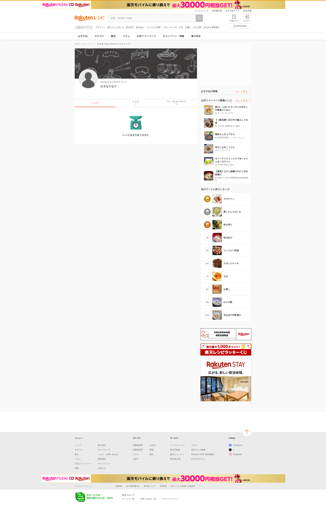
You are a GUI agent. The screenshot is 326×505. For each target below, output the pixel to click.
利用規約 (102, 459)
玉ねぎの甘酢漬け (211, 27)
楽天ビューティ (177, 454)
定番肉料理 (138, 445)
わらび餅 (197, 27)
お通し (188, 27)
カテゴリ (99, 36)
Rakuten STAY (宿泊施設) (202, 454)
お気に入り (234, 21)
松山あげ (140, 27)
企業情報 (118, 486)
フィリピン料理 (153, 27)
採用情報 (163, 486)
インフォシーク (201, 11)
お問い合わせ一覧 (148, 499)
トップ (78, 445)
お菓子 (136, 459)
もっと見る (242, 91)
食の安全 (196, 36)
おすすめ (83, 36)
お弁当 (153, 445)
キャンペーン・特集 (173, 36)
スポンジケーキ (170, 27)
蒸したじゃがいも (116, 27)
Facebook (237, 445)
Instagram (237, 454)
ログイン (246, 21)
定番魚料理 (138, 450)
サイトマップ (104, 450)
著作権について (150, 486)
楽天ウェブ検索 (198, 450)
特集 (77, 468)
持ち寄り (130, 27)
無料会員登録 (241, 26)
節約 (152, 454)
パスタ (136, 454)
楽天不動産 (175, 450)
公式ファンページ (146, 36)
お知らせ (102, 468)
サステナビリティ (170, 499)
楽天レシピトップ (83, 44)
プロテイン (100, 27)
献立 (113, 36)
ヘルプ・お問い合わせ (108, 454)
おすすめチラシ (232, 11)
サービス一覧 (128, 499)
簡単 (152, 450)
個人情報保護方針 (133, 486)
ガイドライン (104, 463)
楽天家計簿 (217, 11)
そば (181, 27)
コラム (126, 36)
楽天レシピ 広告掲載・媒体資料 (183, 486)
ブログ (194, 445)
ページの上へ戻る (246, 432)
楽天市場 (247, 11)
